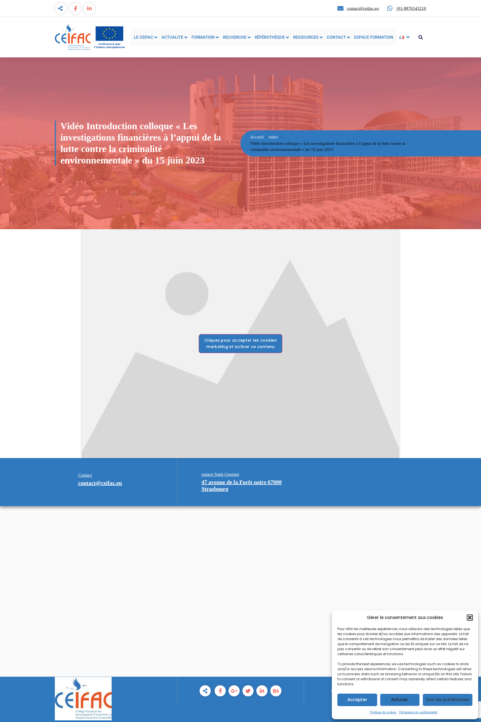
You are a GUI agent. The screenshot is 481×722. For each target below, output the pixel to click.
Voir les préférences (448, 700)
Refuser (399, 700)
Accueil (257, 137)
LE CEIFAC (143, 37)
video (273, 137)
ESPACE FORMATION (373, 37)
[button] (470, 617)
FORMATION (203, 37)
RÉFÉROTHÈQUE (270, 37)
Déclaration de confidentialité (418, 712)
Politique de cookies (383, 712)
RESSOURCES (305, 37)
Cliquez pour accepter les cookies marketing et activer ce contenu (240, 343)
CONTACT (336, 37)
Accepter (357, 700)
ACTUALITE (172, 37)
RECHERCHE (234, 37)
